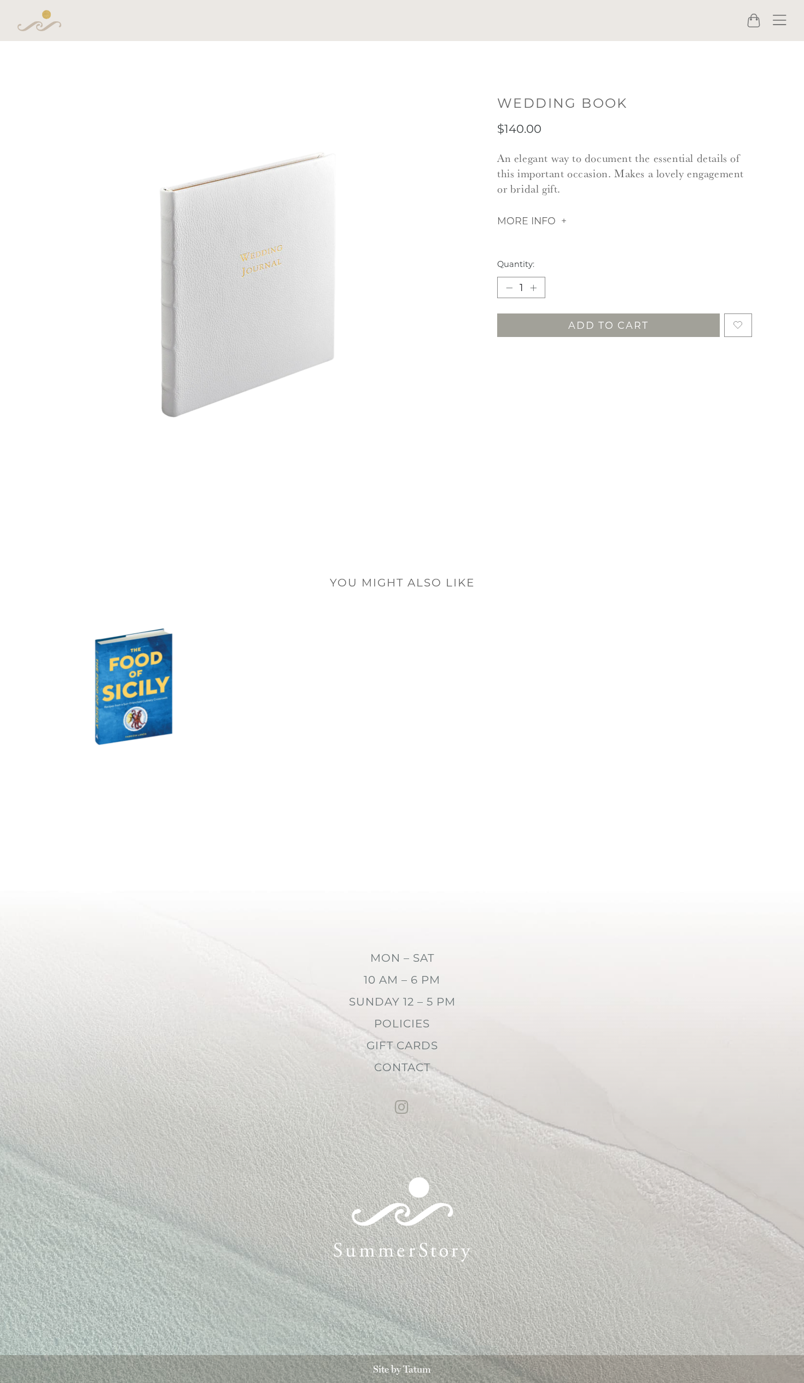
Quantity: (515, 264)
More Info (526, 220)
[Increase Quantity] (533, 287)
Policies (402, 1023)
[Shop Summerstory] (39, 20)
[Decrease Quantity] (509, 287)
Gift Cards (402, 1045)
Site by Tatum (402, 1369)
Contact (402, 1067)
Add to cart (608, 325)
